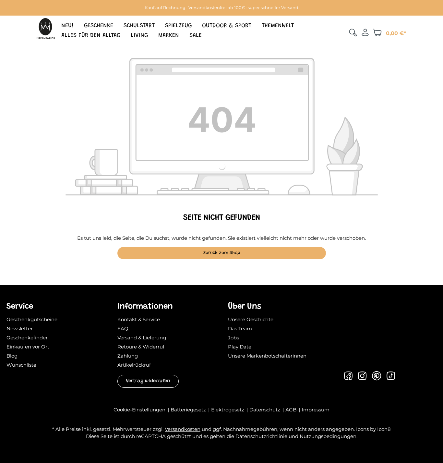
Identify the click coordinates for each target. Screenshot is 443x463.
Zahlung (127, 356)
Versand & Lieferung (141, 338)
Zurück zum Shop (221, 253)
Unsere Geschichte (250, 319)
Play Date (239, 347)
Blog (12, 356)
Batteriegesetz (189, 410)
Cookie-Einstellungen (140, 410)
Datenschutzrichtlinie (261, 436)
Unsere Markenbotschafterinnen (267, 356)
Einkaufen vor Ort (27, 347)
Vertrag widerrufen (148, 381)
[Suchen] (353, 32)
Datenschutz (265, 410)
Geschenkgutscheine (31, 319)
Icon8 (384, 429)
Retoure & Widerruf (140, 347)
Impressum (315, 410)
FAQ (122, 328)
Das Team (240, 328)
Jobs (233, 338)
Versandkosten (182, 429)
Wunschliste (21, 365)
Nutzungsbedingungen (328, 436)
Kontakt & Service (138, 319)
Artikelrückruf (134, 365)
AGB (291, 410)
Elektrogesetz (228, 410)
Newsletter (19, 328)
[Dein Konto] (365, 32)
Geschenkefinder (27, 338)
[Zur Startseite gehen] (46, 28)
